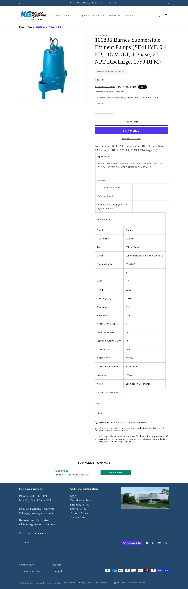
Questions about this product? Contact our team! (123, 422)
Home (21, 27)
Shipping (99, 92)
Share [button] (100, 413)
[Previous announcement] (19, 3)
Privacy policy (85, 583)
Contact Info (77, 517)
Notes (98, 403)
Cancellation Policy (81, 500)
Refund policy (69, 583)
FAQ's (73, 496)
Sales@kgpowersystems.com (36, 513)
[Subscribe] (75, 542)
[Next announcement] (168, 3)
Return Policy (78, 508)
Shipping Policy (79, 504)
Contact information (136, 583)
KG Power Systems (35, 583)
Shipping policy (118, 583)
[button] (83, 15)
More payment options (131, 138)
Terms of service (101, 583)
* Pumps (30, 27)
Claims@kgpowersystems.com (37, 524)
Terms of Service (80, 513)
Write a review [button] (116, 473)
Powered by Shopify (51, 583)
